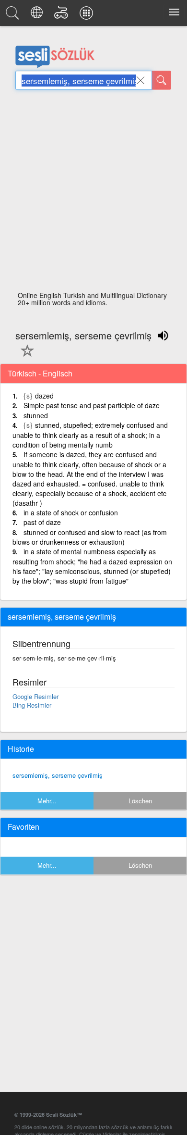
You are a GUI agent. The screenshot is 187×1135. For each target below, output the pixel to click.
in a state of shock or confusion (70, 512)
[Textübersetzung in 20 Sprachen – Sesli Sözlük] (38, 15)
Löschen (140, 800)
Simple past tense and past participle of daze (91, 405)
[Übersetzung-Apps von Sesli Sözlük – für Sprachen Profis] (87, 15)
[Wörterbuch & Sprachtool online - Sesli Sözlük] (13, 15)
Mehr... (47, 800)
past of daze (42, 522)
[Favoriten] (25, 356)
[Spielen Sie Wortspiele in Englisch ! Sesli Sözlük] (62, 15)
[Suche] (161, 80)
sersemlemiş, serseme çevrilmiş (57, 775)
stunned (35, 415)
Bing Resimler (31, 705)
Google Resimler (35, 696)
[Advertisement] (93, 193)
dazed (44, 395)
